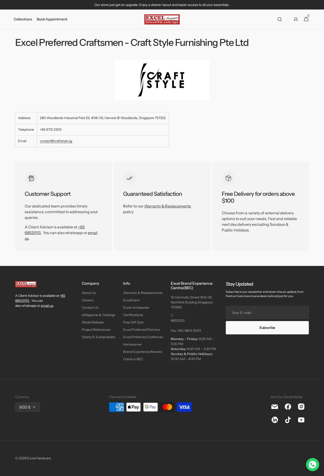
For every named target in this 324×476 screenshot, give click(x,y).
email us (47, 305)
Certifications (133, 315)
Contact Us (90, 307)
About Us (89, 293)
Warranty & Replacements (167, 206)
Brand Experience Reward (142, 352)
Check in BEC (133, 359)
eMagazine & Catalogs (98, 315)
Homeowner (132, 344)
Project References (96, 329)
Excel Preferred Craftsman (143, 337)
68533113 (178, 320)
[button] (279, 19)
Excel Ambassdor (136, 307)
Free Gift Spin (133, 322)
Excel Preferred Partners (141, 329)
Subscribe (267, 327)
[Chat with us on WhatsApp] (312, 464)
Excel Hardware (39, 458)
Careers (88, 300)
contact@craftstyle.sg (56, 141)
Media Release (93, 322)
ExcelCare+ (131, 300)
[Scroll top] (318, 470)
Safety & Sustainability (98, 337)
